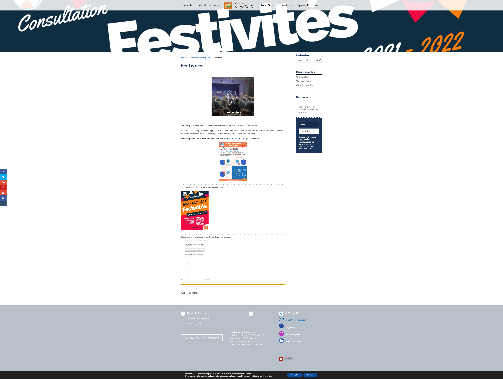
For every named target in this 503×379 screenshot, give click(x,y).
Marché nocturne (303, 81)
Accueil (184, 57)
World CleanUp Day (304, 85)
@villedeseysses (293, 334)
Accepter (294, 375)
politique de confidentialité (306, 145)
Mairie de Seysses (294, 341)
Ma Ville (187, 5)
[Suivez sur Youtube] (281, 359)
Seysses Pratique (307, 5)
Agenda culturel (303, 77)
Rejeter (310, 375)
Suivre (288, 358)
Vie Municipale (208, 5)
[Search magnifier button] (320, 60)
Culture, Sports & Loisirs (273, 5)
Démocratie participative (200, 57)
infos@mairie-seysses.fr (296, 320)
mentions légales (306, 148)
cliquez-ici (267, 376)
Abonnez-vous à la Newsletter (202, 337)
